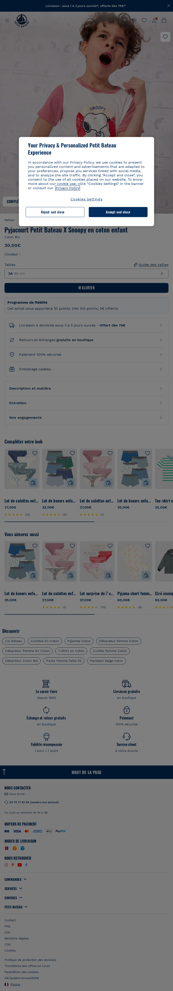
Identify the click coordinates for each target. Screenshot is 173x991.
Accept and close (118, 212)
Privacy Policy (68, 188)
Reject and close (52, 212)
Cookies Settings (86, 199)
